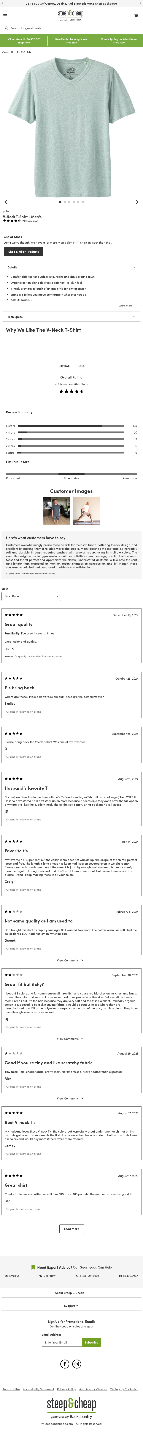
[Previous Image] (5, 202)
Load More (71, 1229)
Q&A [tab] (81, 366)
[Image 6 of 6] (82, 202)
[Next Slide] (140, 3)
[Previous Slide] (2, 3)
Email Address (51, 1334)
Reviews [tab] (63, 365)
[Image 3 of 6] (69, 202)
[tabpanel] (71, 807)
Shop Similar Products (23, 251)
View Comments (68, 960)
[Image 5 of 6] (78, 202)
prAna (6, 211)
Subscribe (91, 1342)
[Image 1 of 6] (60, 202)
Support (69, 1305)
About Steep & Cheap (70, 1293)
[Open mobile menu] (5, 15)
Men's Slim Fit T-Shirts (16, 52)
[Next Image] (137, 202)
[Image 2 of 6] (65, 202)
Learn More (125, 305)
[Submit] (6, 27)
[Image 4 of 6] (74, 202)
